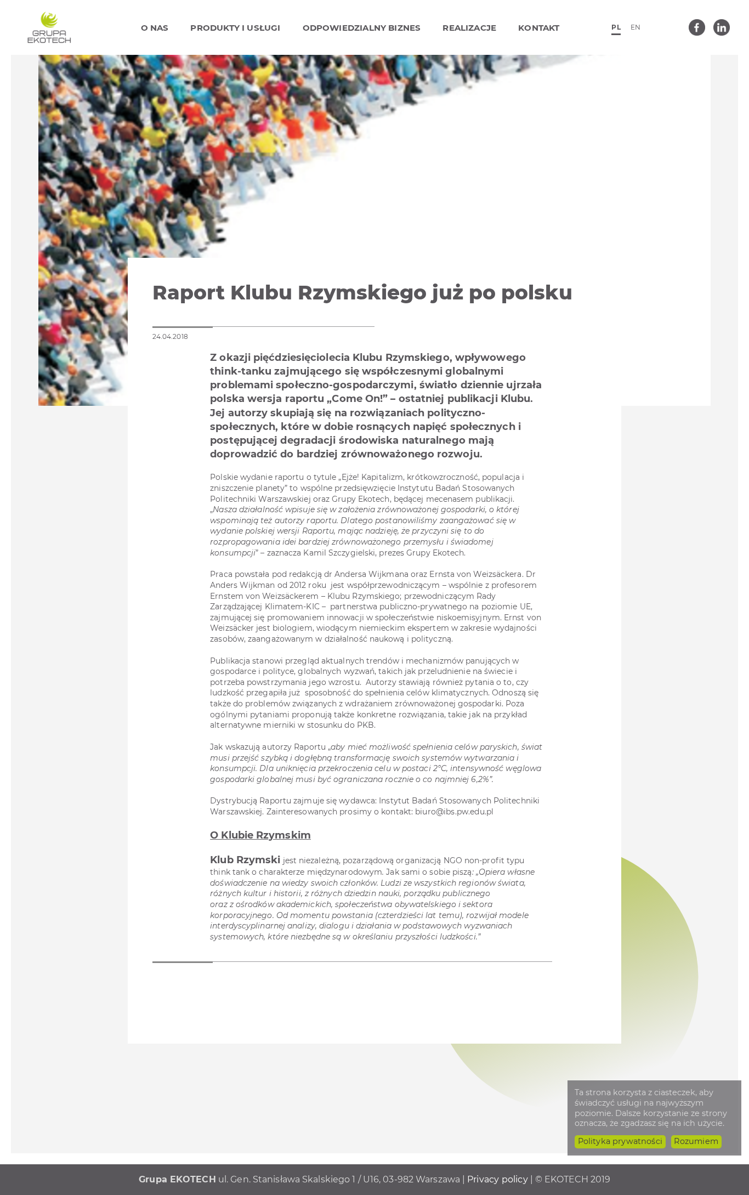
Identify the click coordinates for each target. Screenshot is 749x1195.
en (635, 27)
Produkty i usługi (235, 27)
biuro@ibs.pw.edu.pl (454, 812)
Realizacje (469, 27)
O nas (155, 27)
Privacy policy (497, 1179)
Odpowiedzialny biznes (362, 27)
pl (615, 27)
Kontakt (538, 27)
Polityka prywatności (620, 1141)
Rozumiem (696, 1141)
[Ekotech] (49, 27)
